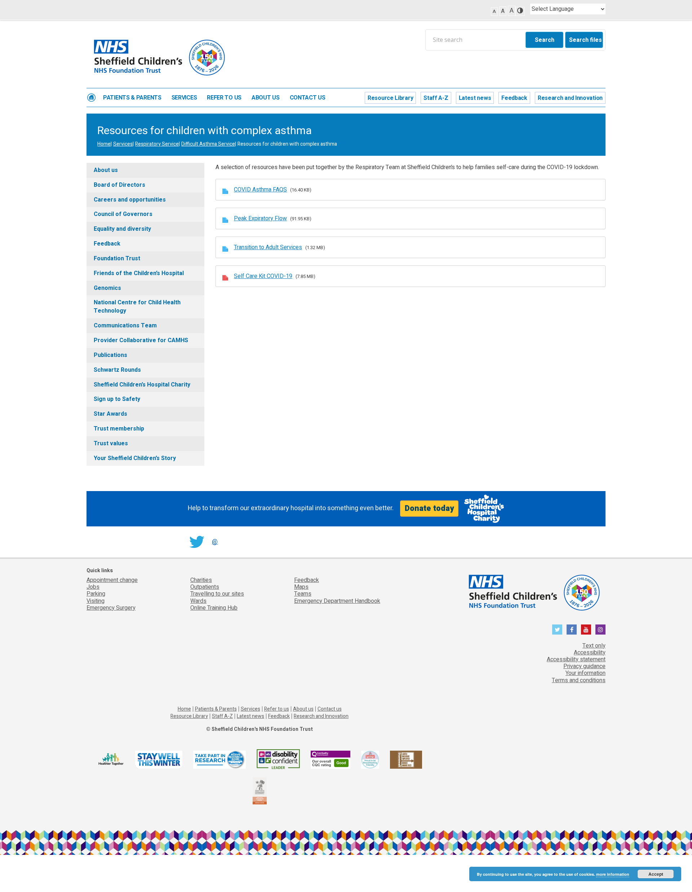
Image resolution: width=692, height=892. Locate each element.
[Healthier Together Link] (110, 759)
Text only (594, 645)
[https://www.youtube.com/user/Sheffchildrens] (586, 629)
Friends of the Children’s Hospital (139, 273)
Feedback (514, 98)
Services (184, 98)
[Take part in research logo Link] (219, 759)
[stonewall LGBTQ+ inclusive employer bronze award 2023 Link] (406, 759)
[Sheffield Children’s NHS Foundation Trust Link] (533, 591)
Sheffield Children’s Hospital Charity (142, 384)
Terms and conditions (579, 680)
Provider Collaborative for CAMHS (141, 340)
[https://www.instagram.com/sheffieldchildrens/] (600, 629)
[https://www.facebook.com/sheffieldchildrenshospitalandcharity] (572, 629)
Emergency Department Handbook (337, 601)
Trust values (111, 443)
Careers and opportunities (130, 199)
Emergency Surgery (111, 608)
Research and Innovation (570, 98)
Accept (655, 874)
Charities (201, 580)
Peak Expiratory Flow (260, 218)
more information (612, 874)
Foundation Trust (117, 258)
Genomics (107, 288)
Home (91, 97)
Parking (95, 593)
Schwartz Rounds (117, 370)
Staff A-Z (435, 98)
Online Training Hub (214, 608)
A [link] (494, 11)
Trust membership (119, 428)
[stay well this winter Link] (158, 759)
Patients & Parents (132, 98)
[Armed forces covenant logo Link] (260, 790)
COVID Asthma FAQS (260, 189)
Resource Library (390, 98)
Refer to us (224, 98)
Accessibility (590, 652)
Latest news (475, 98)
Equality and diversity (122, 229)
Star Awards (110, 414)
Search (544, 40)
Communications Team (125, 325)
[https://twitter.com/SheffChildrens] (557, 629)
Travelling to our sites (217, 593)
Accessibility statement (576, 659)
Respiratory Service (157, 144)
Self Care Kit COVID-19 (263, 276)
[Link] (370, 759)
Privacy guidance (584, 666)
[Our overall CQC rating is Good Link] (330, 759)
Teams (302, 593)
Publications (110, 355)
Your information (585, 673)
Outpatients (204, 587)
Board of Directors (119, 185)
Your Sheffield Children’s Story (135, 458)
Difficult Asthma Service (208, 144)
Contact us (307, 98)
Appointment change (112, 580)
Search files (585, 40)
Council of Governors (123, 214)
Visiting (95, 601)
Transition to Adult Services (268, 247)
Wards (198, 601)
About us (266, 98)
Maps (301, 587)
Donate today (429, 508)
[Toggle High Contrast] (520, 11)
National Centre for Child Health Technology (137, 306)
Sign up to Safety (117, 399)
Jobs (92, 587)
